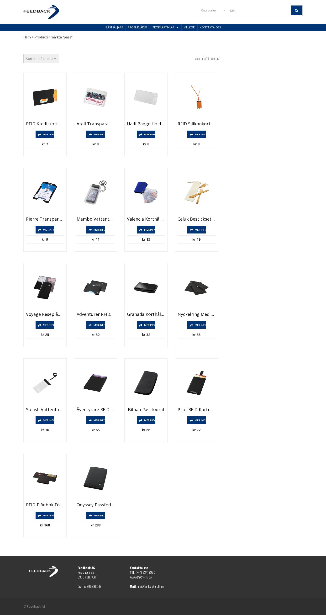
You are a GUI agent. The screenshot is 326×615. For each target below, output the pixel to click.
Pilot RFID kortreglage (197, 409)
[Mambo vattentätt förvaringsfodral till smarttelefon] (96, 192)
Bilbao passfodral (146, 409)
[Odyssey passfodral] (96, 478)
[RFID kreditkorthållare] (45, 97)
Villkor (189, 27)
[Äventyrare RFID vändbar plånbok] (96, 383)
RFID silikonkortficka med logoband (197, 124)
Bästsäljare (114, 27)
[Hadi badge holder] (146, 97)
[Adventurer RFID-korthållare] (96, 288)
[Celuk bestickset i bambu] (197, 192)
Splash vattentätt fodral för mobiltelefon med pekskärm (45, 409)
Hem (27, 37)
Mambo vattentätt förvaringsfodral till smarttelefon (96, 219)
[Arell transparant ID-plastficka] (96, 97)
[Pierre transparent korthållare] (45, 192)
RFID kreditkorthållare (45, 124)
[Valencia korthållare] (146, 192)
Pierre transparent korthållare (45, 219)
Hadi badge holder (146, 124)
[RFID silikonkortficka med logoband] (197, 97)
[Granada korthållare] (146, 288)
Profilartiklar (163, 27)
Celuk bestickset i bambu (197, 219)
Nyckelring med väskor (197, 314)
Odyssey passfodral (96, 505)
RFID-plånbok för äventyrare (45, 505)
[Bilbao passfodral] (146, 383)
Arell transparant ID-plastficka (96, 124)
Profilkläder (137, 27)
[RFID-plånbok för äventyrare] (45, 478)
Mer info (48, 134)
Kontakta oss (210, 27)
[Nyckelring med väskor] (197, 288)
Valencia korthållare (146, 219)
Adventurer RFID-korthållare (96, 314)
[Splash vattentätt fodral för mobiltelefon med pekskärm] (45, 383)
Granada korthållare (146, 314)
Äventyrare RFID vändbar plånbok (96, 409)
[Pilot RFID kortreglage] (197, 383)
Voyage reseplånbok (45, 314)
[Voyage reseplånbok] (45, 288)
